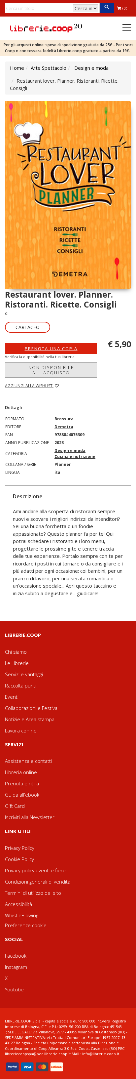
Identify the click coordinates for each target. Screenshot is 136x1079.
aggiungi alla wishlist (29, 386)
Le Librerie (17, 663)
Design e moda (91, 67)
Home (17, 67)
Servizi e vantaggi (24, 674)
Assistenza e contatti (28, 761)
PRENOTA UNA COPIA (51, 349)
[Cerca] (106, 8)
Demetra (63, 427)
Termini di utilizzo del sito (33, 893)
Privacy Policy (19, 848)
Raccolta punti (20, 685)
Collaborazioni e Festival (31, 708)
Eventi (11, 696)
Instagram (16, 967)
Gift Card (15, 806)
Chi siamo (16, 651)
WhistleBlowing (21, 915)
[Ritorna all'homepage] (46, 27)
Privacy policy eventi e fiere (35, 870)
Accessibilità (18, 904)
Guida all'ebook (22, 794)
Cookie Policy (19, 859)
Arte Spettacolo (48, 67)
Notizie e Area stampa (29, 719)
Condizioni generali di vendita (37, 881)
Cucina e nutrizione (74, 456)
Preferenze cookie (26, 925)
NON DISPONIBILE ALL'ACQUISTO (51, 370)
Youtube (14, 989)
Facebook (15, 955)
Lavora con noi (21, 730)
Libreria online (21, 772)
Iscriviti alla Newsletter (29, 817)
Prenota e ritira (22, 783)
